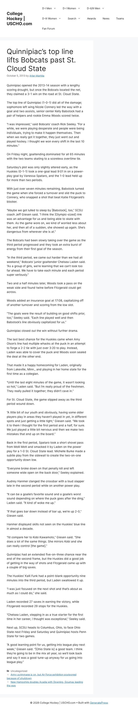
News (106, 18)
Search (72, 18)
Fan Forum (48, 28)
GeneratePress (99, 702)
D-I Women (69, 8)
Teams (120, 18)
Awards (91, 18)
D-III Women (49, 18)
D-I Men (47, 8)
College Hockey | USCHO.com (19, 18)
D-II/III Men (93, 8)
